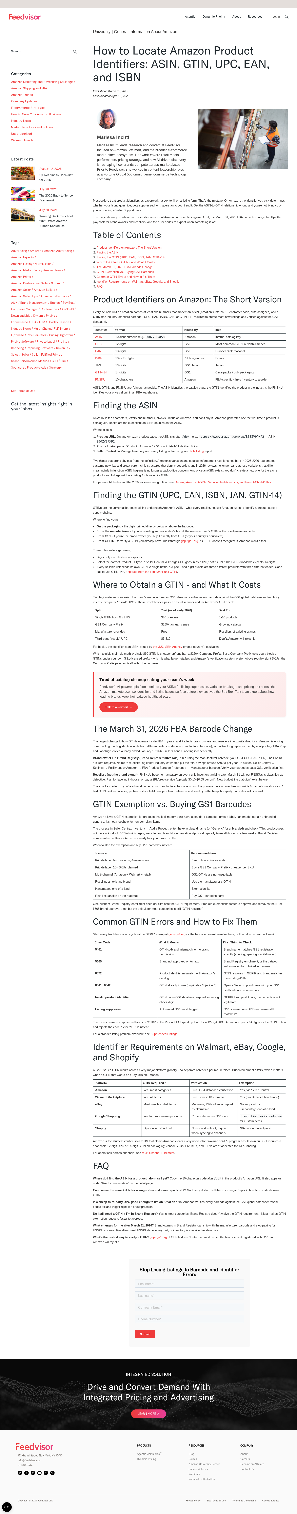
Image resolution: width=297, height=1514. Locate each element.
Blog (191, 1453)
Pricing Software (22, 342)
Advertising (19, 251)
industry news (21, 329)
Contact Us (247, 1469)
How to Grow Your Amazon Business (36, 114)
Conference (49, 309)
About (244, 1453)
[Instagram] (46, 1473)
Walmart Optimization (202, 1479)
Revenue (62, 348)
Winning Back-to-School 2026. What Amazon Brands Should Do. (56, 221)
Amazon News (53, 270)
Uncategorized (21, 134)
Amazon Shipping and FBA (29, 88)
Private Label (46, 342)
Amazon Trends (22, 95)
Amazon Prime (21, 277)
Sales (15, 355)
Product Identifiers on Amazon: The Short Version (129, 247)
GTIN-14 (101, 372)
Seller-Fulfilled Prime (46, 355)
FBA (33, 322)
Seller (25, 355)
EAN (98, 351)
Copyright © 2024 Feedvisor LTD (33, 378)
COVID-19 (67, 309)
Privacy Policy (193, 1500)
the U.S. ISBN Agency (167, 646)
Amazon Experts (22, 257)
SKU (63, 361)
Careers (245, 1459)
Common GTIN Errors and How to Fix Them (126, 276)
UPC (98, 344)
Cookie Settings (270, 1500)
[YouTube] (39, 1473)
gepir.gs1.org (189, 541)
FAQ (100, 286)
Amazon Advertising (58, 251)
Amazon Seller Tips (24, 296)
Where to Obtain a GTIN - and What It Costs (126, 262)
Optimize (17, 335)
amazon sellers (44, 290)
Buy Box (68, 303)
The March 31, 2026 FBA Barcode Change (125, 267)
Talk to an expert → (118, 707)
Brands (55, 303)
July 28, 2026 (48, 189)
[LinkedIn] (20, 1473)
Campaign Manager (24, 309)
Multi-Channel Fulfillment (51, 329)
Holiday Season (58, 322)
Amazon (35, 251)
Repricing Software (40, 348)
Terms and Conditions (244, 1500)
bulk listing (197, 451)
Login (276, 16)
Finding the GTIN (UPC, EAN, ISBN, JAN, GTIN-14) (131, 257)
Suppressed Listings (164, 1034)
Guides (193, 1459)
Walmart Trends (22, 140)
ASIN (14, 303)
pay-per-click (36, 335)
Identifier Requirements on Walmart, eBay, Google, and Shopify (138, 281)
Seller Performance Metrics (30, 361)
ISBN (98, 358)
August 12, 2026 (50, 169)
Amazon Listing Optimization (31, 264)
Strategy (55, 368)
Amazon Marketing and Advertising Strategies (43, 82)
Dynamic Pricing (44, 316)
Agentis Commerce (149, 1453)
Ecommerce (19, 322)
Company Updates (24, 101)
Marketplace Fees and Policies (32, 127)
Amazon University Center (204, 1464)
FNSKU (100, 379)
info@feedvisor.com (29, 1460)
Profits (62, 342)
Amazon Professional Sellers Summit (36, 283)
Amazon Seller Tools (55, 296)
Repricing (17, 348)
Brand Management (33, 303)
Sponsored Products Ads (28, 368)
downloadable (21, 316)
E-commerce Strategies (28, 108)
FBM (42, 322)
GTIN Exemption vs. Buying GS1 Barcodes (125, 272)
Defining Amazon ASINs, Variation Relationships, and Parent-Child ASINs (223, 482)
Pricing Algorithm (61, 335)
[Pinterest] (52, 1473)
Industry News (21, 121)
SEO (55, 361)
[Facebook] (33, 1473)
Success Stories (198, 1469)
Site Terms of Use (23, 391)
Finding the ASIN (108, 252)
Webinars (194, 1474)
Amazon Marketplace (25, 270)
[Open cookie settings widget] (7, 1507)
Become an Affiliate (252, 1464)
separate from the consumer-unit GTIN (151, 571)
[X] (26, 1473)
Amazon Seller (21, 290)
